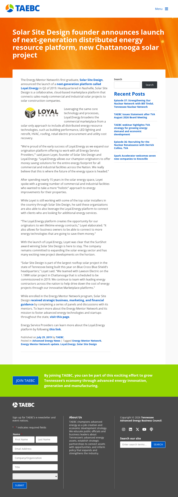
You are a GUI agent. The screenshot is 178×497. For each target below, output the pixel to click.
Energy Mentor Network (86, 340)
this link (55, 329)
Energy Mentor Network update (40, 344)
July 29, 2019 (44, 337)
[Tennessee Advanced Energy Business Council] (23, 9)
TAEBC (60, 337)
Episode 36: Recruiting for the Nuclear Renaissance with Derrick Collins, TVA (134, 145)
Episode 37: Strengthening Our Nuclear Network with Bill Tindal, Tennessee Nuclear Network (134, 103)
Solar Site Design (91, 80)
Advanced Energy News (46, 340)
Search (118, 79)
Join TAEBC (25, 380)
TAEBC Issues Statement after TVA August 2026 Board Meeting (134, 116)
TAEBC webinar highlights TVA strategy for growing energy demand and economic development (132, 129)
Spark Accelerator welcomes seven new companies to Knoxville (135, 157)
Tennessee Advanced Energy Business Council (140, 419)
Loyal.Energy (68, 344)
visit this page (59, 317)
